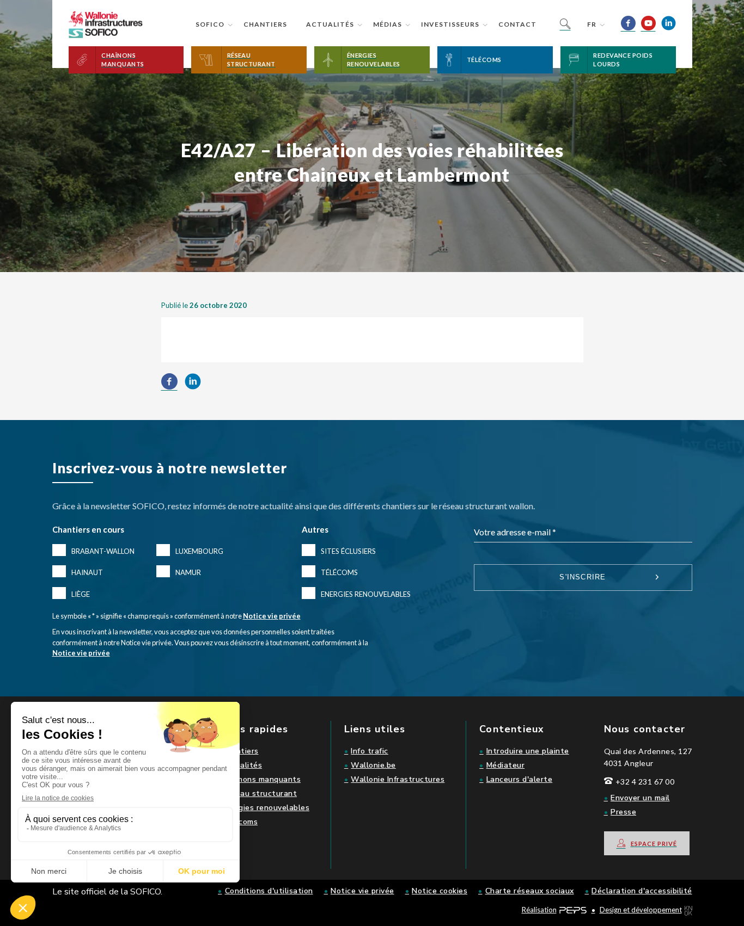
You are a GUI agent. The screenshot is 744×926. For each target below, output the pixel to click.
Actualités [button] (330, 24)
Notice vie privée (272, 616)
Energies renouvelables (366, 594)
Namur (188, 572)
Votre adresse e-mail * (515, 532)
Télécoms (339, 572)
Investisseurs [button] (450, 24)
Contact (517, 24)
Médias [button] (387, 24)
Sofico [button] (210, 24)
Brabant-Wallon (103, 551)
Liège (80, 594)
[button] (126, 59)
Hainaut (87, 572)
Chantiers (265, 24)
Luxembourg (199, 551)
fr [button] (591, 24)
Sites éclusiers (348, 551)
